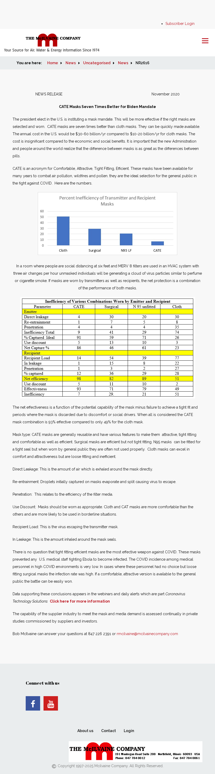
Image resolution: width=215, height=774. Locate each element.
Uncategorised (96, 63)
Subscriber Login (180, 23)
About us (85, 731)
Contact (108, 731)
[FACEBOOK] (33, 703)
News (71, 63)
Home (52, 63)
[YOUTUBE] (51, 703)
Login (129, 731)
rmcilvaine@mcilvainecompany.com (147, 634)
